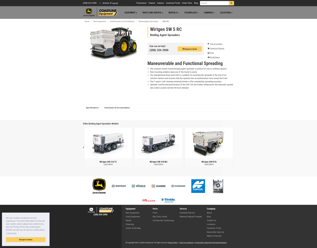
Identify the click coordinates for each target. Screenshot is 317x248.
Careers (160, 3)
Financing (130, 224)
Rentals (173, 12)
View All (115, 3)
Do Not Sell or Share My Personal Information (211, 243)
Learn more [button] (11, 233)
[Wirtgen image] (108, 143)
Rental (128, 220)
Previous (84, 147)
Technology (190, 12)
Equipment (130, 12)
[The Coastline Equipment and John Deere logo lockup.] (100, 210)
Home (87, 21)
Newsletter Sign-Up (215, 232)
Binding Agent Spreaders (148, 21)
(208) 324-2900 (159, 50)
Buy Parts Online (160, 216)
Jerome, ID (107, 3)
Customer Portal (173, 3)
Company (208, 12)
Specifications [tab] (92, 108)
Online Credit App (133, 228)
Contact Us (211, 220)
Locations (225, 12)
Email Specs (215, 57)
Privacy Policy (173, 243)
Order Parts (187, 3)
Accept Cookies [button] (25, 240)
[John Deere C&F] (90, 12)
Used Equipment (133, 216)
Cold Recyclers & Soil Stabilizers (122, 21)
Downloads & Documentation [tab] (117, 108)
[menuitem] (131, 12)
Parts (155, 213)
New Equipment (99, 21)
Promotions (141, 3)
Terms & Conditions (186, 243)
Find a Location (216, 44)
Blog (196, 3)
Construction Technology (163, 220)
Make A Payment (214, 236)
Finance (151, 3)
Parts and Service (152, 12)
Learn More (108, 164)
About (209, 213)
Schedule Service (187, 213)
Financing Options (217, 48)
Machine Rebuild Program (191, 216)
